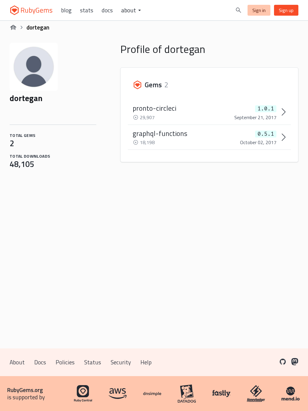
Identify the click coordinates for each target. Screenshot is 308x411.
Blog (66, 10)
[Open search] (238, 10)
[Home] (13, 27)
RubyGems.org (25, 389)
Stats (86, 10)
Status (92, 362)
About (17, 362)
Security (121, 362)
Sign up (286, 10)
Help (146, 362)
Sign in (259, 10)
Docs (107, 10)
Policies (65, 362)
